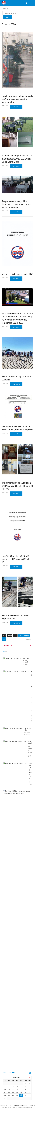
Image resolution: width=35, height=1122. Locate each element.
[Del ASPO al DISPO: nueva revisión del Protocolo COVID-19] (17, 525)
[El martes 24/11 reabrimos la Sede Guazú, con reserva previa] (17, 406)
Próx (9, 651)
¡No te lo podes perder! (26, 660)
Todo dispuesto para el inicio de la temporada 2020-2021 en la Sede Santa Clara (17, 158)
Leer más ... (16, 106)
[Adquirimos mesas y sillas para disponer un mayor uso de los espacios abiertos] (17, 184)
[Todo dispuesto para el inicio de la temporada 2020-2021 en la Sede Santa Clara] (17, 132)
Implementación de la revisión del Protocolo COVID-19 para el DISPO (17, 486)
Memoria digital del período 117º (17, 274)
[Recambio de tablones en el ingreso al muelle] (17, 592)
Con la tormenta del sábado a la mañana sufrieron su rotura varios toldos (17, 99)
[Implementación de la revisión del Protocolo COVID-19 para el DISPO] (17, 459)
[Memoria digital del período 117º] (17, 243)
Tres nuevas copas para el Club (30, 770)
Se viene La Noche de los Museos (31, 691)
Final (4, 639)
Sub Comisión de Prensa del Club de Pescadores (23, 1105)
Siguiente (26, 635)
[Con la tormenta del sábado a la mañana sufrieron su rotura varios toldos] (17, 60)
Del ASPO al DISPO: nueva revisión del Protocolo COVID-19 (16, 559)
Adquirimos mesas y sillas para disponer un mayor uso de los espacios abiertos (17, 204)
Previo (8, 651)
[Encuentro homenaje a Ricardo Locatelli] (17, 353)
